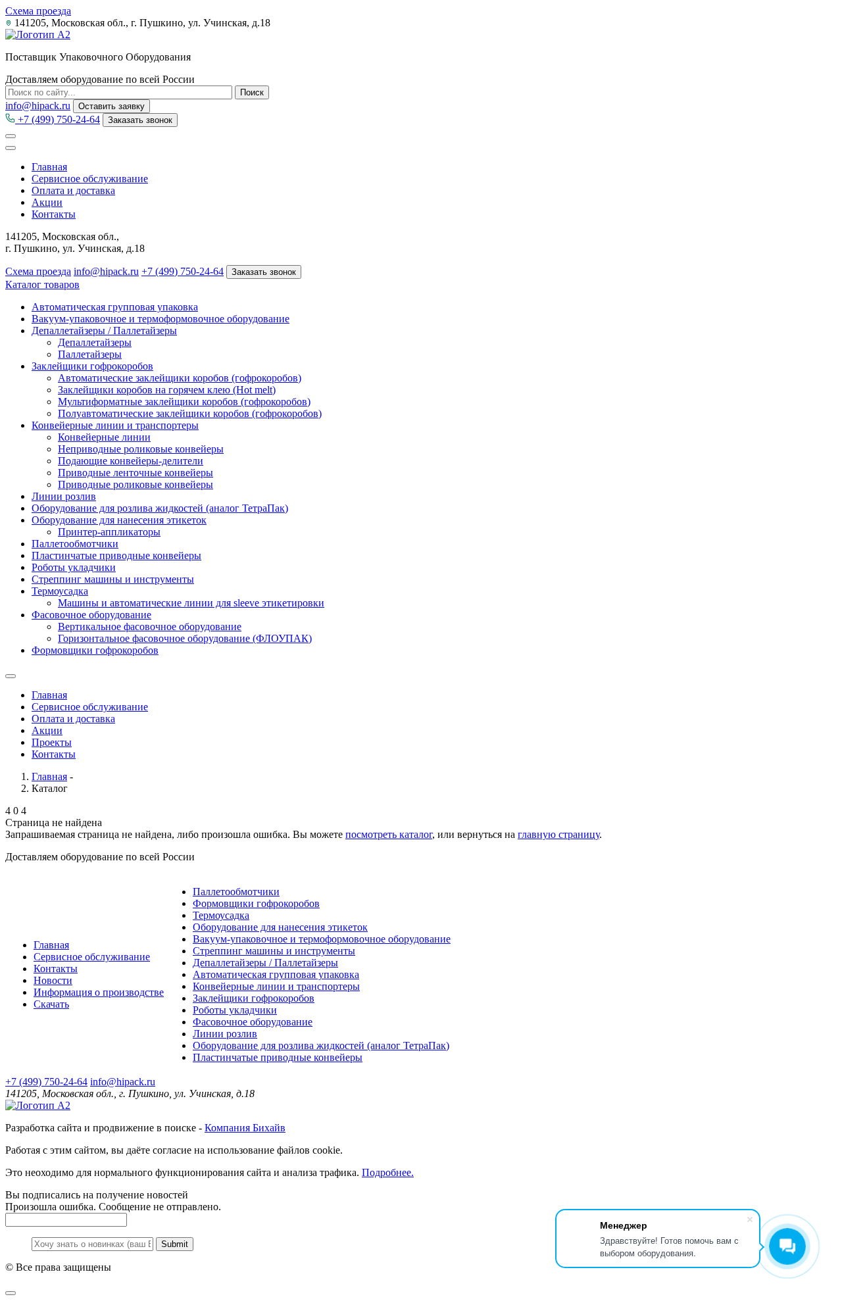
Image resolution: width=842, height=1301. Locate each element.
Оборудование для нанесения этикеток (119, 520)
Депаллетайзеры (95, 342)
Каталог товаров (42, 284)
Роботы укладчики (74, 567)
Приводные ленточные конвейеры (135, 472)
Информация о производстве (99, 992)
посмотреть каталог (388, 834)
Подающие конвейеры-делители (130, 460)
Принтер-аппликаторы (109, 531)
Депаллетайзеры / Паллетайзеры (104, 330)
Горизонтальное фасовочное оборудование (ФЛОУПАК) (185, 638)
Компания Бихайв (245, 1127)
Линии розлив (64, 496)
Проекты (52, 742)
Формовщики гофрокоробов (95, 650)
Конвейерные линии (104, 437)
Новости (53, 980)
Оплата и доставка (73, 190)
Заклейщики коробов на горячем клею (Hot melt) (167, 389)
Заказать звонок (140, 120)
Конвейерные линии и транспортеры (115, 425)
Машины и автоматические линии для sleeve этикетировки (191, 602)
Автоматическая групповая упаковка (115, 306)
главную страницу (558, 834)
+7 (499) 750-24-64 (57, 119)
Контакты (54, 214)
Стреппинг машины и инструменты (113, 579)
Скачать (51, 1004)
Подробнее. (388, 1172)
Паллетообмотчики (75, 543)
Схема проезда (38, 10)
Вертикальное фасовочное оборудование (149, 626)
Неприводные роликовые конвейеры (141, 448)
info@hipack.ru (37, 105)
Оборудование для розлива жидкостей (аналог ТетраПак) (160, 508)
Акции (47, 202)
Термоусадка (60, 591)
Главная (49, 166)
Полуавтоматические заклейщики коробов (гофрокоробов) (190, 413)
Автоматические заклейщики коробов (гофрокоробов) (179, 377)
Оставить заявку (111, 106)
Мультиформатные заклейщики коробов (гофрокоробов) (184, 401)
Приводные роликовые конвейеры (135, 484)
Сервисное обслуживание (90, 178)
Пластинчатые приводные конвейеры (116, 555)
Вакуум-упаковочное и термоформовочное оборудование (160, 318)
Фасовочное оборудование (91, 614)
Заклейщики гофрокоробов (92, 366)
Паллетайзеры (90, 354)
